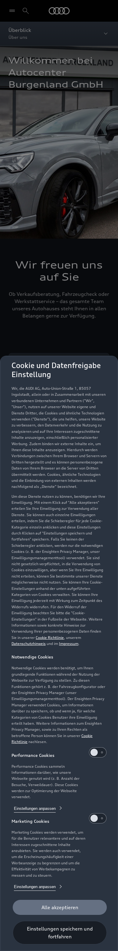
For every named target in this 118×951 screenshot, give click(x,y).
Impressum (68, 643)
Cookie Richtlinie (50, 637)
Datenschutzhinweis (28, 643)
